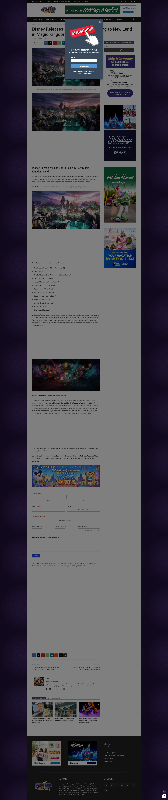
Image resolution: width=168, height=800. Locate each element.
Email (73, 57)
